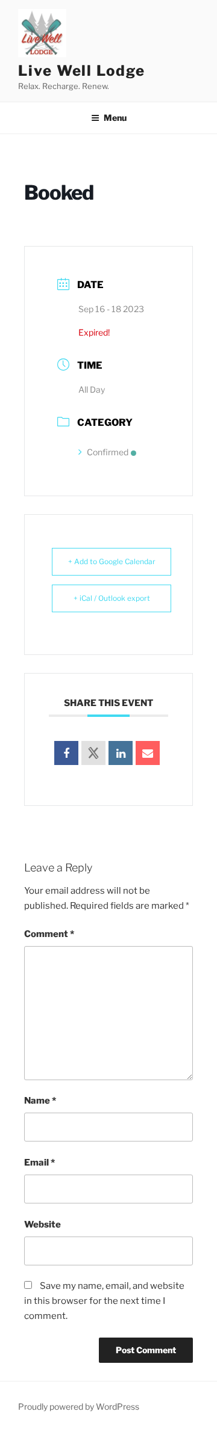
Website (42, 1224)
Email (39, 1162)
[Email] (148, 753)
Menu (115, 117)
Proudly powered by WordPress (78, 1406)
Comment (49, 934)
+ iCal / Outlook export (112, 598)
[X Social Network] (93, 753)
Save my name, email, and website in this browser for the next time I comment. (104, 1300)
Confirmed (107, 452)
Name (40, 1100)
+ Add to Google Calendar (112, 561)
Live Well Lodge (81, 70)
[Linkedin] (120, 753)
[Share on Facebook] (66, 753)
